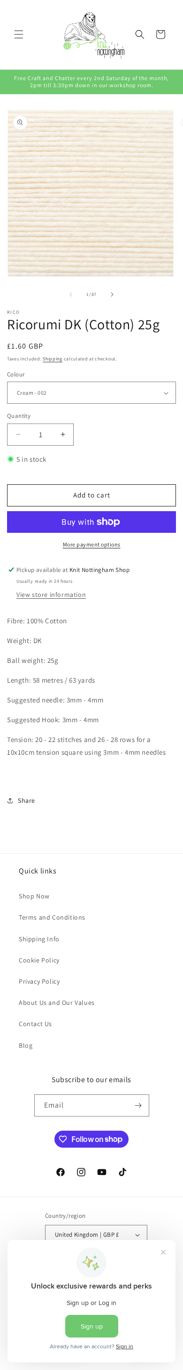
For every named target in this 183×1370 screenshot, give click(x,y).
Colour (15, 374)
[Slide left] (71, 294)
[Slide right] (112, 294)
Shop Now (34, 896)
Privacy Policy (39, 981)
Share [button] (26, 800)
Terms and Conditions (52, 917)
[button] (18, 34)
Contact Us (35, 1023)
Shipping (52, 359)
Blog (25, 1045)
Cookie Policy (39, 960)
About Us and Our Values (57, 1002)
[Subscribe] (138, 1105)
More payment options (92, 544)
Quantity (18, 416)
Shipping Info (39, 939)
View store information (51, 594)
